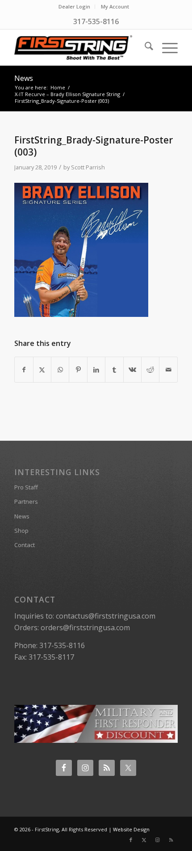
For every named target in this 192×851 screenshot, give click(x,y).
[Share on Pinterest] (78, 369)
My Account (115, 6)
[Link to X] (144, 840)
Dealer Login (74, 6)
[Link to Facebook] (131, 840)
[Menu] (165, 47)
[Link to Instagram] (157, 840)
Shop (21, 531)
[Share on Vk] (132, 369)
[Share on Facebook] (24, 369)
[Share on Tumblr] (114, 369)
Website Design (131, 829)
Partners (26, 501)
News (23, 78)
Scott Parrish (88, 167)
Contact (24, 545)
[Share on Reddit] (150, 369)
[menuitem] (74, 6)
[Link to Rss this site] (171, 840)
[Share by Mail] (168, 369)
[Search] (144, 47)
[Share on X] (42, 369)
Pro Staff (26, 487)
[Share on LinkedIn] (96, 369)
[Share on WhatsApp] (60, 369)
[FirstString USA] (79, 47)
